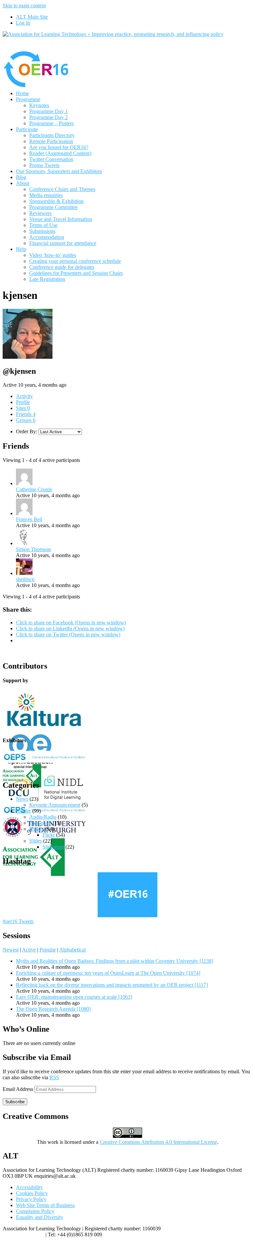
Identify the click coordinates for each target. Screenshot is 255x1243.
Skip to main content (24, 5)
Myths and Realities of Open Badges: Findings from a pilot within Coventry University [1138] (114, 961)
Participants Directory (52, 135)
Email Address (19, 1089)
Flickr (48, 835)
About (22, 183)
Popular (48, 949)
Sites (23, 408)
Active (29, 949)
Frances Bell (29, 519)
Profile (23, 402)
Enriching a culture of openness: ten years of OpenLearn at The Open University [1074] (108, 973)
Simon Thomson (33, 549)
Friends (26, 414)
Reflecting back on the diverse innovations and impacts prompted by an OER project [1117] (112, 985)
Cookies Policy (32, 1193)
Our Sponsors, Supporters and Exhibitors (59, 171)
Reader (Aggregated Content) (60, 153)
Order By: (26, 431)
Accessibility (29, 1187)
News (22, 799)
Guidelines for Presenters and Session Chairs (76, 273)
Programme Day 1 (48, 111)
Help (21, 249)
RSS (54, 1077)
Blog (21, 177)
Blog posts (40, 823)
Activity (24, 396)
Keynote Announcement (54, 805)
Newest (11, 949)
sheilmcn (25, 579)
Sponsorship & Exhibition (56, 201)
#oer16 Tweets (18, 921)
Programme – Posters (51, 123)
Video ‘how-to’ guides (52, 255)
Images (36, 829)
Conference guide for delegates (61, 267)
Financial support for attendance (62, 243)
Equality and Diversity (39, 1217)
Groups (26, 420)
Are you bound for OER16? (58, 147)
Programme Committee (53, 207)
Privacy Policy (31, 1199)
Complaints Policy (35, 1211)
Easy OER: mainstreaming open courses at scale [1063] (74, 997)
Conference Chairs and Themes (62, 189)
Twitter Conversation (51, 159)
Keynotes (39, 105)
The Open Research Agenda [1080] (53, 1009)
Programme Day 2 (48, 117)
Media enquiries (46, 195)
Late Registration (47, 279)
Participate (27, 129)
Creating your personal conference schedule (75, 261)
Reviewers (40, 213)
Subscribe (15, 1101)
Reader (23, 811)
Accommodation (46, 237)
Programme (28, 99)
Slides (35, 841)
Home (22, 93)
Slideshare (53, 847)
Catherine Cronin (34, 489)
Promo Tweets (44, 165)
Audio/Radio (42, 817)
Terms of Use (43, 225)
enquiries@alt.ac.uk (23, 1234)
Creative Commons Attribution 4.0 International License (158, 1142)
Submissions (42, 231)
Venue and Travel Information (60, 219)
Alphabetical (72, 949)
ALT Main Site (32, 17)
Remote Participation (51, 141)
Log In (23, 23)
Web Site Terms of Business (45, 1205)
